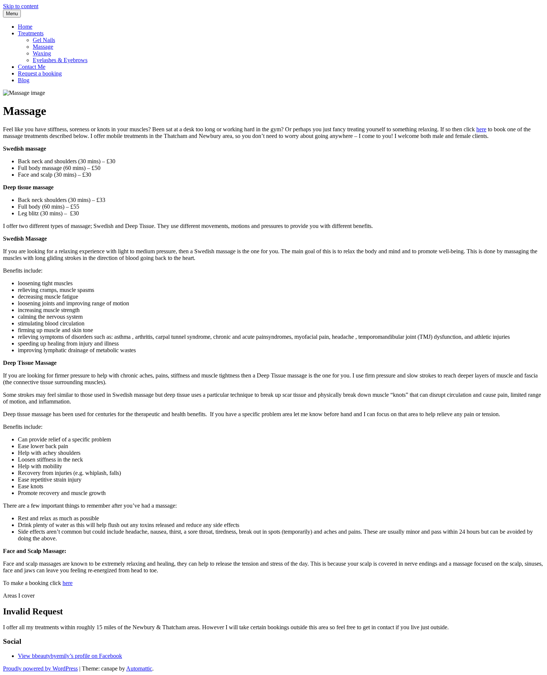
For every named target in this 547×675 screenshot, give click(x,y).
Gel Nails (44, 40)
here (481, 129)
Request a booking (40, 73)
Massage (43, 47)
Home (25, 26)
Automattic (139, 668)
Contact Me (31, 67)
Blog (23, 80)
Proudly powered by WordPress (40, 668)
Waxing (42, 53)
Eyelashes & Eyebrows (60, 60)
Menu (12, 13)
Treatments (31, 33)
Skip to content (20, 6)
